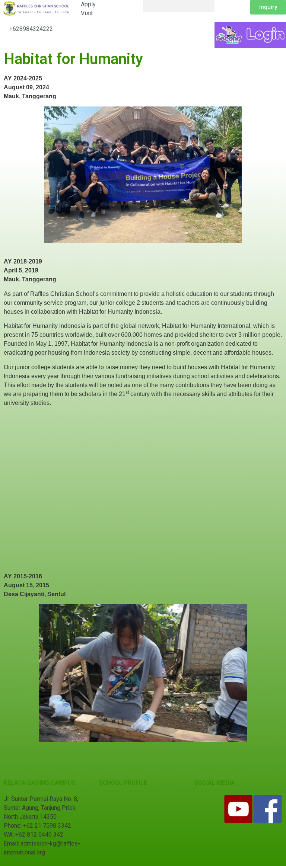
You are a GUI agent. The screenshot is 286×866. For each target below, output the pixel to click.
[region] (143, 174)
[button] (178, 6)
